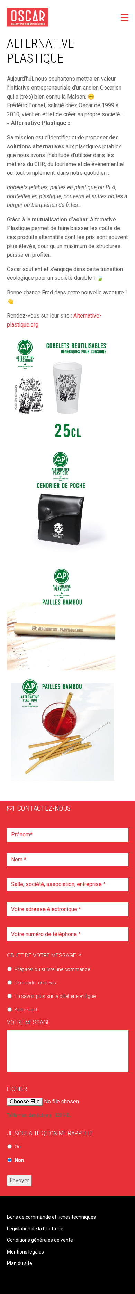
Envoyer (19, 1180)
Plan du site (19, 1263)
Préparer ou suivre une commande (52, 969)
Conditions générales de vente (40, 1240)
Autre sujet (26, 1009)
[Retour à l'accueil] (27, 17)
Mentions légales (25, 1252)
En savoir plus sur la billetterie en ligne (55, 996)
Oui (18, 1146)
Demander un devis (35, 982)
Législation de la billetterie (35, 1228)
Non (19, 1160)
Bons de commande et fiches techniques (51, 1217)
